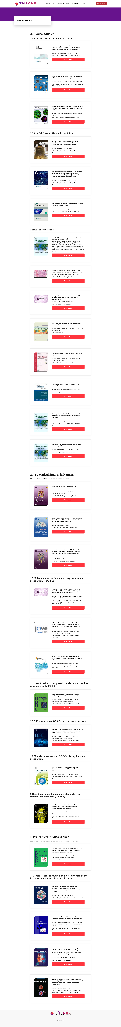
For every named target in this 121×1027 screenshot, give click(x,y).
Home (16, 12)
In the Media (75, 3)
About (47, 3)
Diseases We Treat (63, 3)
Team (83, 3)
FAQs (54, 3)
